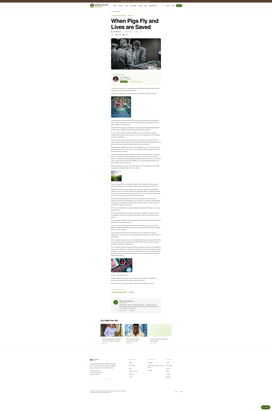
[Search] (163, 5)
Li (103, 378)
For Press (168, 374)
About (114, 6)
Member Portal (153, 6)
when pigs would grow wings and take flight (125, 90)
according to (149, 225)
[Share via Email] (127, 35)
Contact (168, 368)
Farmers (121, 6)
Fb (95, 378)
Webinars (131, 374)
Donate (179, 5)
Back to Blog (116, 11)
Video (126, 6)
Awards (140, 6)
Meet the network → (123, 310)
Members (168, 377)
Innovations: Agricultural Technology (119, 15)
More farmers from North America (135, 81)
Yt (107, 378)
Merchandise (169, 365)
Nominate (150, 370)
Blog (146, 6)
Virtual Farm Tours (133, 371)
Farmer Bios (132, 365)
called (124, 127)
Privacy (176, 391)
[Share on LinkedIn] (123, 35)
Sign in (173, 5)
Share (141, 31)
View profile (123, 81)
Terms (181, 391)
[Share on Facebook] (116, 35)
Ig (99, 378)
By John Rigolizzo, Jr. (116, 31)
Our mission (132, 310)
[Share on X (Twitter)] (120, 35)
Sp (111, 378)
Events (131, 377)
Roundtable (133, 6)
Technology (130, 15)
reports (130, 235)
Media (167, 371)
